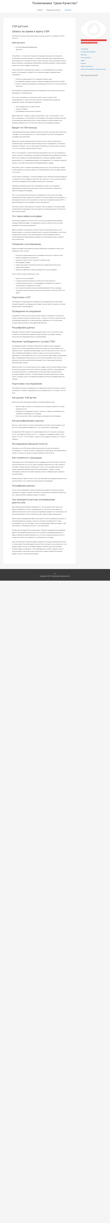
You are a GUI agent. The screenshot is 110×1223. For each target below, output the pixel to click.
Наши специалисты (87, 66)
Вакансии (84, 55)
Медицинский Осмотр (53, 10)
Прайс (83, 60)
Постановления (86, 57)
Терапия (39, 10)
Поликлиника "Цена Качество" (55, 3)
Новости (83, 63)
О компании (84, 49)
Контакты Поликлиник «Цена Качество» (93, 69)
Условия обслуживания (88, 52)
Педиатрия (68, 10)
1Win (55, 573)
